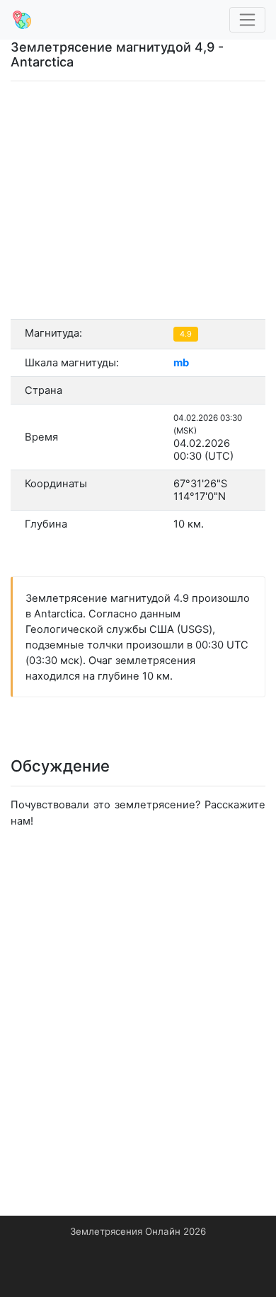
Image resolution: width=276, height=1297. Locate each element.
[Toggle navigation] (247, 20)
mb (181, 362)
